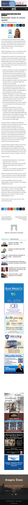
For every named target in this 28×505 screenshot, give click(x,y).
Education (12, 11)
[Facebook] (12, 494)
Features (3, 252)
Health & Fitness (4, 15)
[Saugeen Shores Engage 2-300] (14, 469)
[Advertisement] (14, 383)
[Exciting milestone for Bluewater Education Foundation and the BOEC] (4, 263)
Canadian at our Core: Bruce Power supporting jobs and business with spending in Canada (17, 269)
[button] (26, 9)
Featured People (3, 245)
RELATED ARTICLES (5, 239)
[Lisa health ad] (14, 373)
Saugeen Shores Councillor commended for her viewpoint (21, 218)
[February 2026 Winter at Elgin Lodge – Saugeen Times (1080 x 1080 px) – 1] (14, 333)
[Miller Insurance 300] (14, 353)
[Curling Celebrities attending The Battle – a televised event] (4, 256)
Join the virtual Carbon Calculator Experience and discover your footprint (6, 218)
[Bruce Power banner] (14, 3)
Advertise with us (19, 501)
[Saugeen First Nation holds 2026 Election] (4, 250)
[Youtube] (15, 494)
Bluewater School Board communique (9, 22)
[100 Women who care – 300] (14, 313)
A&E (2, 258)
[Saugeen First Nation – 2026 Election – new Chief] (4, 244)
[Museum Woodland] (14, 412)
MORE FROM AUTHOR (14, 239)
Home (2, 11)
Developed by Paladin (10, 501)
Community (7, 11)
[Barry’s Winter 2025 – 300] (14, 432)
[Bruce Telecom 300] (14, 302)
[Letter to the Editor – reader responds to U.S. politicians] (4, 275)
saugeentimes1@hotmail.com (16, 490)
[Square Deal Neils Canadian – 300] (14, 454)
